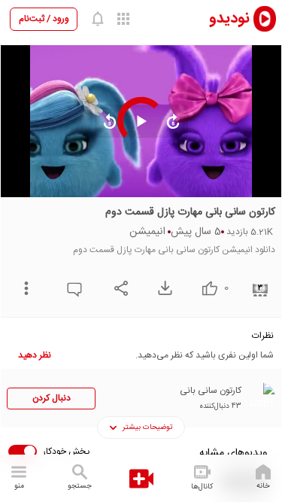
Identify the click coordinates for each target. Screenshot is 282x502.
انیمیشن (147, 232)
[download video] (161, 288)
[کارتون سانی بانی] (260, 397)
